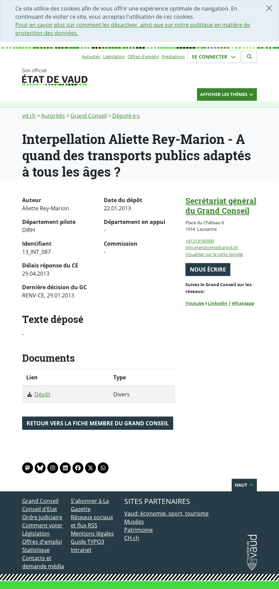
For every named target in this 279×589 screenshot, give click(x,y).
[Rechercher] (249, 57)
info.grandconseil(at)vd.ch (211, 247)
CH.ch (131, 538)
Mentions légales (92, 533)
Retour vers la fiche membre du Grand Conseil (98, 423)
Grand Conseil (88, 115)
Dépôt (42, 394)
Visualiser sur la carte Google (214, 254)
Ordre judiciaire (42, 517)
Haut (241, 485)
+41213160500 (199, 241)
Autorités (91, 56)
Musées (134, 521)
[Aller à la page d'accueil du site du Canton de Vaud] (68, 76)
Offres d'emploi (143, 56)
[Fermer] (269, 8)
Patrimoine (138, 530)
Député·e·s (126, 115)
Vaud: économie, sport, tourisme (166, 513)
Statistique (36, 550)
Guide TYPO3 (87, 541)
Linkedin (218, 303)
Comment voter (42, 525)
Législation (114, 56)
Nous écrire (208, 269)
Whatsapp (243, 303)
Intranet (81, 550)
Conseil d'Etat (39, 509)
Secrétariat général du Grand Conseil (220, 206)
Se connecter (210, 56)
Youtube (194, 303)
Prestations (173, 56)
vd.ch (29, 115)
